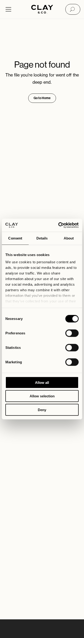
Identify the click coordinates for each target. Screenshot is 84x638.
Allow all (42, 382)
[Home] (42, 9)
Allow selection (42, 396)
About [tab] (69, 238)
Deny (42, 410)
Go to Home (42, 98)
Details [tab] (42, 238)
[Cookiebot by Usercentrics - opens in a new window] (59, 225)
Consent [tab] (15, 238)
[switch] (72, 333)
